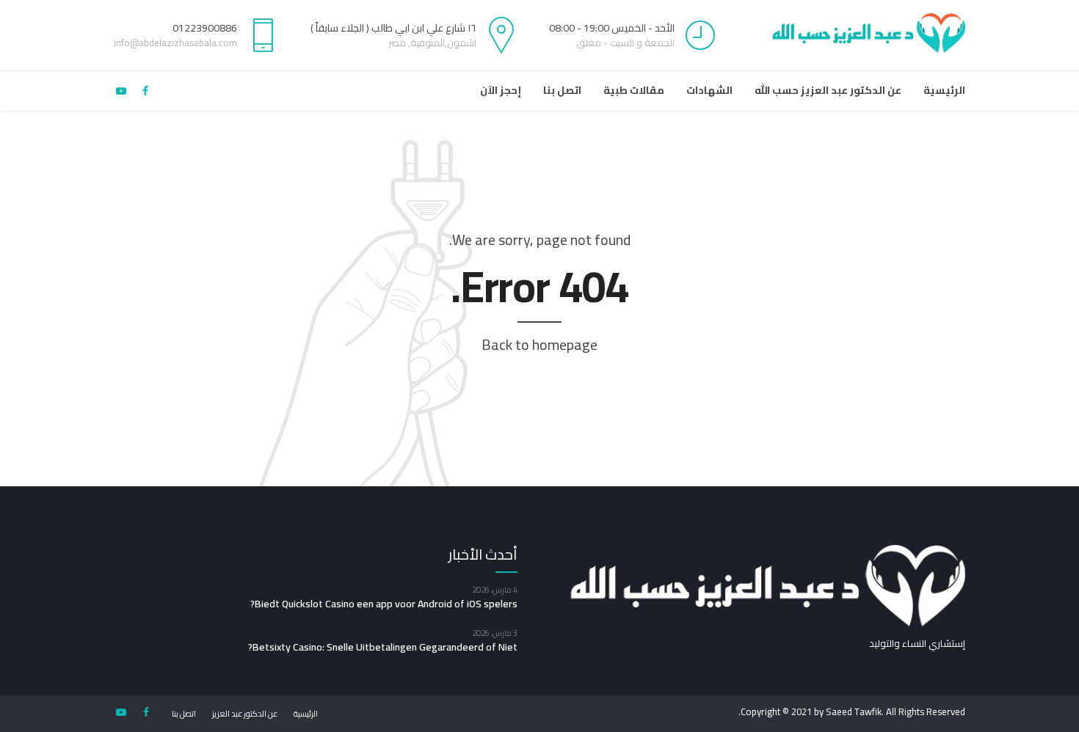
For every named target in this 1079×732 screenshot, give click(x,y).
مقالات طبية (633, 90)
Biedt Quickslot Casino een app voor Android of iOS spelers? (383, 603)
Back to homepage (539, 344)
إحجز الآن (500, 90)
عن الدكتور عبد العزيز (244, 713)
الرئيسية (944, 90)
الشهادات (709, 90)
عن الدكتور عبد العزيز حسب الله (828, 90)
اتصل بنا (562, 90)
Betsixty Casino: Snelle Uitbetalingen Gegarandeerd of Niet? (382, 646)
